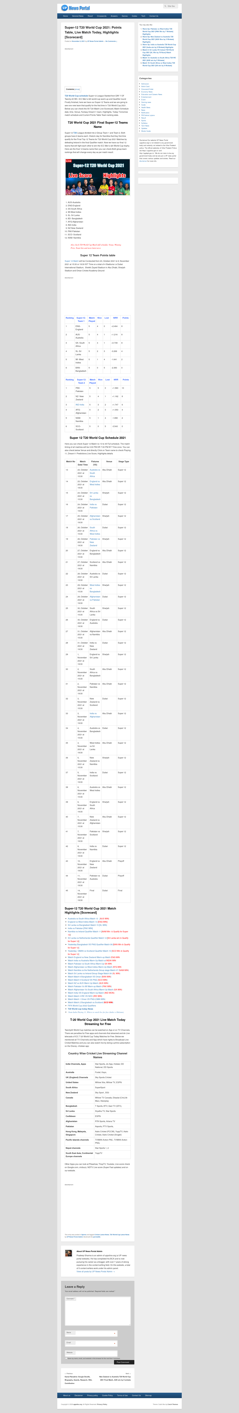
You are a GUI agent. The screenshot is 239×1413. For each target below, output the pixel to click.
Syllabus (144, 123)
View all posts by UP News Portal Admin (96, 1271)
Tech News (145, 125)
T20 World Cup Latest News (119, 1234)
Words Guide (146, 131)
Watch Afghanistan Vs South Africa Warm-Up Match (95, 989)
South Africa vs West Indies (95, 530)
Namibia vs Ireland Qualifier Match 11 (84, 931)
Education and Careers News (151, 94)
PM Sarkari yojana (148, 115)
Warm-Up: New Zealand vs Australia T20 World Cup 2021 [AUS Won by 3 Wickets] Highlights (158, 39)
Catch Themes (173, 1404)
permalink (96, 1237)
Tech (143, 16)
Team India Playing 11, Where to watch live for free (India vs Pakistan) (96, 1012)
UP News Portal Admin (95, 41)
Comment (71, 1298)
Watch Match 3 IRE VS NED (80, 996)
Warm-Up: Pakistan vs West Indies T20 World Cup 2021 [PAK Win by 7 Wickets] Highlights (158, 31)
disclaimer (143, 161)
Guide (143, 105)
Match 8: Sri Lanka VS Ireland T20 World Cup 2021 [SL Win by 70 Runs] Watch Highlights (158, 52)
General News (77, 16)
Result (90, 16)
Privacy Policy (102, 1404)
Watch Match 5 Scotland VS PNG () (88, 979)
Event (143, 99)
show (77, 89)
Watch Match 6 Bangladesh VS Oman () (89, 976)
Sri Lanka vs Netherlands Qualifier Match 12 (87, 937)
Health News (145, 107)
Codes (134, 16)
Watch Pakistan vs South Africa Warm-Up (90, 963)
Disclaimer (79, 1395)
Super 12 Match (72, 261)
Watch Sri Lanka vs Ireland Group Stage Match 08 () (94, 973)
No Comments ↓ (111, 41)
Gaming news (146, 102)
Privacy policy (92, 1395)
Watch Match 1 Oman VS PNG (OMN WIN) (86, 999)
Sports (83, 1234)
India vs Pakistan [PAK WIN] (80, 928)
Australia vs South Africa (95, 473)
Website (69, 1352)
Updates (144, 128)
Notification (145, 112)
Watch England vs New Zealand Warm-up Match (94, 957)
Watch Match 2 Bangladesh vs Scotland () (90, 1002)
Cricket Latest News (102, 1234)
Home (65, 16)
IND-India (80, 404)
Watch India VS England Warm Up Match (91, 992)
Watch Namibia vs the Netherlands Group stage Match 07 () (98, 970)
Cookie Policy (107, 1395)
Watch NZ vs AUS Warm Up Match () (88, 983)
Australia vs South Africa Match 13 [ (88, 918)
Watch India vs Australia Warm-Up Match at (92, 960)
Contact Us (153, 16)
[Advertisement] (98, 67)
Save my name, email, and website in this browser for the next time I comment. (94, 1358)
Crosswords (101, 16)
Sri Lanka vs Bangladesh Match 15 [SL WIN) (87, 925)
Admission (145, 84)
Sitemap (148, 1395)
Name (69, 1332)
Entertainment (146, 97)
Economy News (147, 92)
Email (69, 1342)
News (143, 110)
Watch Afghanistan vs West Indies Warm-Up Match (94, 966)
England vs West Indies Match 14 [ (87, 921)
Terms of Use (122, 1395)
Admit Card (145, 86)
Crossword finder (147, 89)
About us (66, 1395)
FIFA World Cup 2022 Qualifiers (82, 1005)
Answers (114, 16)
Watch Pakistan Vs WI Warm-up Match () (90, 986)
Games (125, 16)
